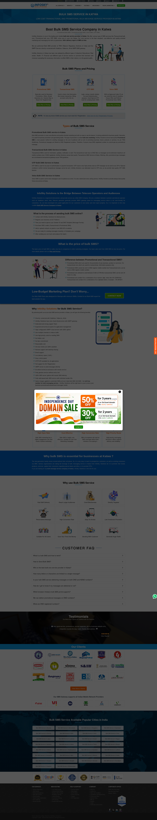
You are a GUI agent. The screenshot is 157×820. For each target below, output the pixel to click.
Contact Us (78, 427)
